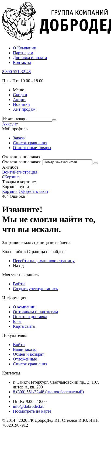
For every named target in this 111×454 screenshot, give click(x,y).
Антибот (10, 167)
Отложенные (25, 359)
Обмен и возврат (28, 354)
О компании (24, 307)
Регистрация (25, 172)
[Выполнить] (95, 163)
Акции (19, 99)
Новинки (21, 104)
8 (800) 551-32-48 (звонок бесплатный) (48, 392)
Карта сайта (24, 326)
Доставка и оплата (30, 57)
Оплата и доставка (30, 316)
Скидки (20, 94)
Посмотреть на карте (32, 411)
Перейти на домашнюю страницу (44, 260)
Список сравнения (30, 142)
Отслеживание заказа (21, 162)
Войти (8, 172)
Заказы (19, 138)
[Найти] (54, 120)
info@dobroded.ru (28, 406)
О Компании (24, 48)
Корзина (10, 191)
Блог (17, 321)
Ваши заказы (25, 349)
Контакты (22, 62)
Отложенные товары (32, 147)
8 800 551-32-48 (16, 71)
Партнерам (23, 53)
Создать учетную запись (35, 288)
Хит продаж (24, 109)
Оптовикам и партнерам (35, 311)
